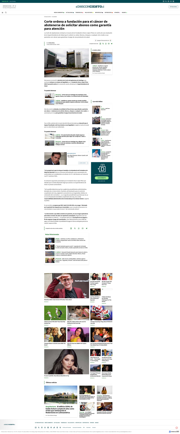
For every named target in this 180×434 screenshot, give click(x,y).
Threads (57, 427)
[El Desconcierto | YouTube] (171, 1)
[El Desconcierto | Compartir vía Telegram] (111, 43)
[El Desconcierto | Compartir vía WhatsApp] (106, 43)
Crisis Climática (12, 1)
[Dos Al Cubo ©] (174, 432)
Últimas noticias (39, 422)
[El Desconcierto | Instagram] (168, 1)
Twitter (39, 427)
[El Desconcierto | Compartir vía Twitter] (103, 43)
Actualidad (69, 12)
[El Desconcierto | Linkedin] (173, 1)
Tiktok (54, 427)
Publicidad (88, 427)
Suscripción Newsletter (77, 427)
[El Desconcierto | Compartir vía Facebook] (100, 43)
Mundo (124, 12)
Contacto (94, 427)
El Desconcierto (47, 16)
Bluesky (60, 427)
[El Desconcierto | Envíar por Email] (109, 43)
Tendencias (78, 12)
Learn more (82, 163)
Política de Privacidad (67, 427)
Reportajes (98, 12)
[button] (173, 6)
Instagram (41, 427)
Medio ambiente (58, 12)
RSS (84, 427)
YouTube (45, 427)
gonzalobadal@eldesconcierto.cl (125, 431)
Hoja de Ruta (88, 12)
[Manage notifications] (177, 428)
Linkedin (48, 427)
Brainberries (71, 153)
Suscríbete (102, 178)
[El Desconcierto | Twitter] (166, 1)
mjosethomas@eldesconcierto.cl (98, 431)
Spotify (51, 427)
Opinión (116, 12)
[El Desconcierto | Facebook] (163, 1)
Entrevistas (108, 12)
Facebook (35, 427)
